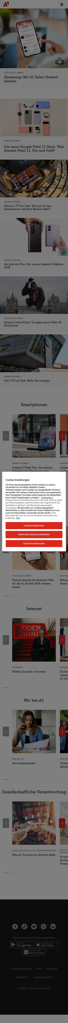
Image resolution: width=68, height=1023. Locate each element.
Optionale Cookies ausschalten (34, 534)
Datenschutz (47, 497)
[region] (34, 511)
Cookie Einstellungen (34, 543)
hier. (18, 518)
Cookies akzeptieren (34, 525)
